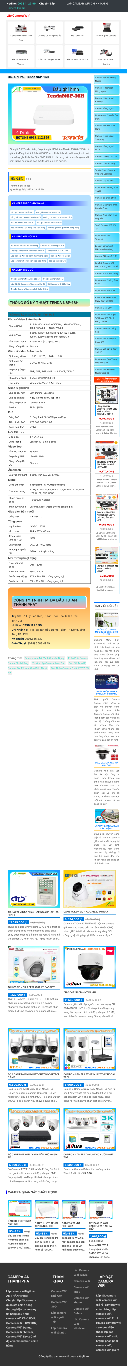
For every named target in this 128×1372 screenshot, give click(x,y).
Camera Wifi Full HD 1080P (58, 251)
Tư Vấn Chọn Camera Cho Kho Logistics (105, 172)
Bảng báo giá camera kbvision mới (26, 217)
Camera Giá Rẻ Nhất (104, 180)
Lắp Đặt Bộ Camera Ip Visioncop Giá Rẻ (28, 284)
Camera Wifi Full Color (60, 256)
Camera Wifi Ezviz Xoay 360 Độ (106, 351)
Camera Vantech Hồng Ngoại (105, 79)
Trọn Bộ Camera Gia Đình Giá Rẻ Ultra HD (106, 464)
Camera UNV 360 (103, 307)
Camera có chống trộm (105, 197)
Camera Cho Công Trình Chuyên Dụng (106, 206)
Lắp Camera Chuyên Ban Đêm (106, 117)
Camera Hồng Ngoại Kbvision (104, 100)
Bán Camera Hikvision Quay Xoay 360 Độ (105, 299)
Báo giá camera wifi (57, 261)
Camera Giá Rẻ (16, 8)
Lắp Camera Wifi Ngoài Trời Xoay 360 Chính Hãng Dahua (105, 318)
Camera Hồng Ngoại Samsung (104, 137)
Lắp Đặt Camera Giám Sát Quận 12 (107, 827)
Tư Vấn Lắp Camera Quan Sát (48, 663)
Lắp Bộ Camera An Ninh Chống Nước (107, 568)
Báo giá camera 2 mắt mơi (22, 212)
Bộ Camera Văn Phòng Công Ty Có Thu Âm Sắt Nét (106, 516)
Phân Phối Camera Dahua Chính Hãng (106, 692)
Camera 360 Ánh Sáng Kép (105, 330)
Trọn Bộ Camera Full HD (53, 279)
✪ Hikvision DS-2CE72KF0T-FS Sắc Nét (31, 987)
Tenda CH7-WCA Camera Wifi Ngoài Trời (100, 1226)
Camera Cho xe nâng (105, 163)
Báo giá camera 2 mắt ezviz (48, 212)
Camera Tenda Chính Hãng (105, 127)
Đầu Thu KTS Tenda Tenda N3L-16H (46, 1224)
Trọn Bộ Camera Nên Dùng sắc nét (25, 279)
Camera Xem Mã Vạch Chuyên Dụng (44, 658)
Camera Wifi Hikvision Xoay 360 (105, 340)
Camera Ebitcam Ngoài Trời (52, 245)
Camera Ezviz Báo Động (106, 273)
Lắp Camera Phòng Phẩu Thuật (106, 189)
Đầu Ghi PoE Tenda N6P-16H (28, 77)
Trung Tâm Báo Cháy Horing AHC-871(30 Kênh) (33, 913)
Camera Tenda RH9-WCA (71, 1224)
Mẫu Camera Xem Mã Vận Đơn (106, 764)
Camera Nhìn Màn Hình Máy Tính (106, 217)
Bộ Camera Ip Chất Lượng (59, 284)
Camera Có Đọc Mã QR (106, 156)
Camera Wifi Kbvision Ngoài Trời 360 (105, 371)
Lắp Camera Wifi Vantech (102, 237)
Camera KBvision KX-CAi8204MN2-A (86, 911)
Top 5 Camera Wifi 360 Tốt (22, 222)
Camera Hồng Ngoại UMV (104, 148)
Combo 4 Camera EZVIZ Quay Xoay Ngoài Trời (89, 1075)
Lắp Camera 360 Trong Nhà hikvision (106, 361)
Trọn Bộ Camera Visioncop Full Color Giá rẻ (29, 289)
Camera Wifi (82, 1281)
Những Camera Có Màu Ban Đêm (57, 217)
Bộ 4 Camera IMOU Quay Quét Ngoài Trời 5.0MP (33, 1075)
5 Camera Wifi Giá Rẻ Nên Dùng (24, 245)
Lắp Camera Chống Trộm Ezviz (106, 282)
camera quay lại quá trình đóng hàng (63, 227)
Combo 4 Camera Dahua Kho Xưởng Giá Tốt (89, 1156)
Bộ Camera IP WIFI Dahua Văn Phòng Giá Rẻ (33, 1156)
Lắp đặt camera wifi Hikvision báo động (104, 247)
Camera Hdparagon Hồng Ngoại (104, 89)
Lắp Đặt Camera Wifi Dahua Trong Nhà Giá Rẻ (106, 265)
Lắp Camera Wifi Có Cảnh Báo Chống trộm (29, 256)
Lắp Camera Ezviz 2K (105, 290)
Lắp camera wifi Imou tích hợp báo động (28, 261)
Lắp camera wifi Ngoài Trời (58, 1317)
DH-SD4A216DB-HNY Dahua (80, 992)
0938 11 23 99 (27, 3)
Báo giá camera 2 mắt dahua (49, 222)
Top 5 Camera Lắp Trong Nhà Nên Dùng (28, 227)
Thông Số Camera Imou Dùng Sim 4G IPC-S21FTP (107, 632)
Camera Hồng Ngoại (104, 108)
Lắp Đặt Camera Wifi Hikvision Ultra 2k (27, 251)
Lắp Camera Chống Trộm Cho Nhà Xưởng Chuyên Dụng (107, 410)
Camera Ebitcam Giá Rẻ (106, 256)
